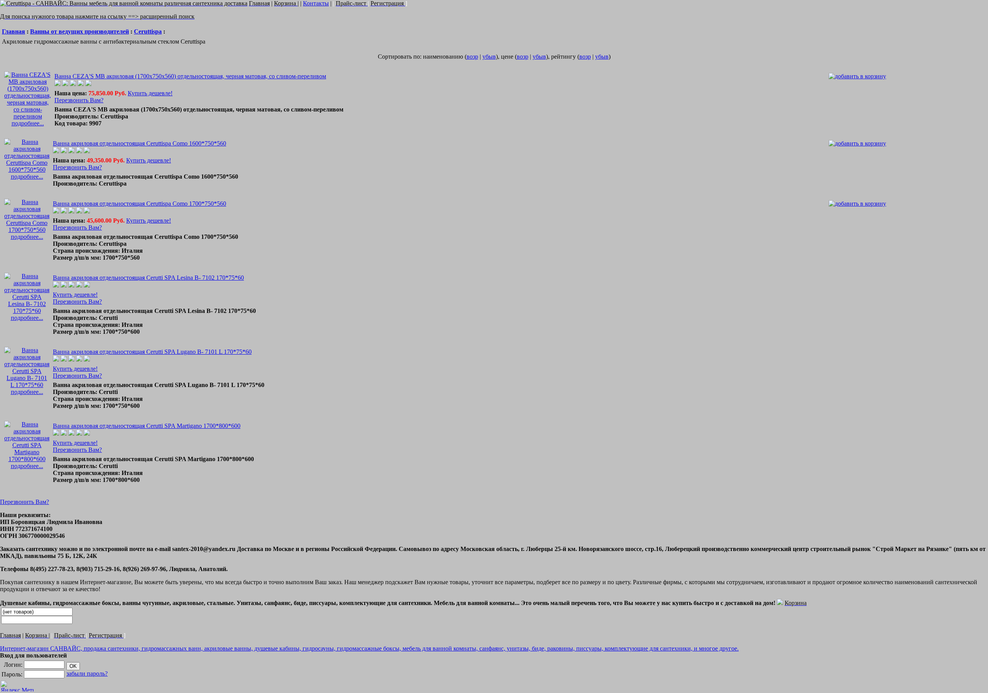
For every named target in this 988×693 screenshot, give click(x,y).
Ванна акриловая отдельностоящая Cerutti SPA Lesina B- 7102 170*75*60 (148, 277)
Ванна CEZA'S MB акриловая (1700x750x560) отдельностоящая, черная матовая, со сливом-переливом (190, 76)
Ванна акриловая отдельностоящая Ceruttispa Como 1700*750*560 (139, 203)
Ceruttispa (148, 31)
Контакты (316, 3)
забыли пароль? (87, 673)
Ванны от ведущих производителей (79, 31)
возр (472, 56)
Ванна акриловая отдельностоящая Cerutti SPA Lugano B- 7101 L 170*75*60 (152, 351)
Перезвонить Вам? (78, 100)
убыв (489, 56)
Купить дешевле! (150, 93)
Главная (13, 31)
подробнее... (28, 123)
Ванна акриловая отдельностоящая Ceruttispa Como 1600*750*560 (139, 143)
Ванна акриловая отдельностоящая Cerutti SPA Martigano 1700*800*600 (146, 426)
